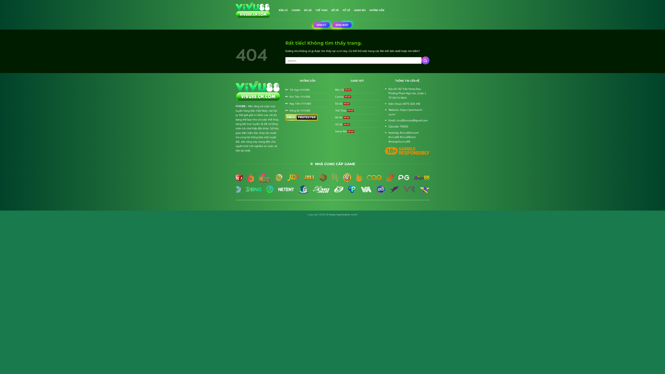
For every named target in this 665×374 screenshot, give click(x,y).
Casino (295, 10)
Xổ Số (346, 10)
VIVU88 (240, 106)
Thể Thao (321, 10)
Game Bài (360, 10)
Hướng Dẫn (377, 10)
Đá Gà (308, 10)
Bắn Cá (283, 10)
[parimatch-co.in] (253, 10)
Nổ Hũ (335, 10)
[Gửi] (425, 60)
